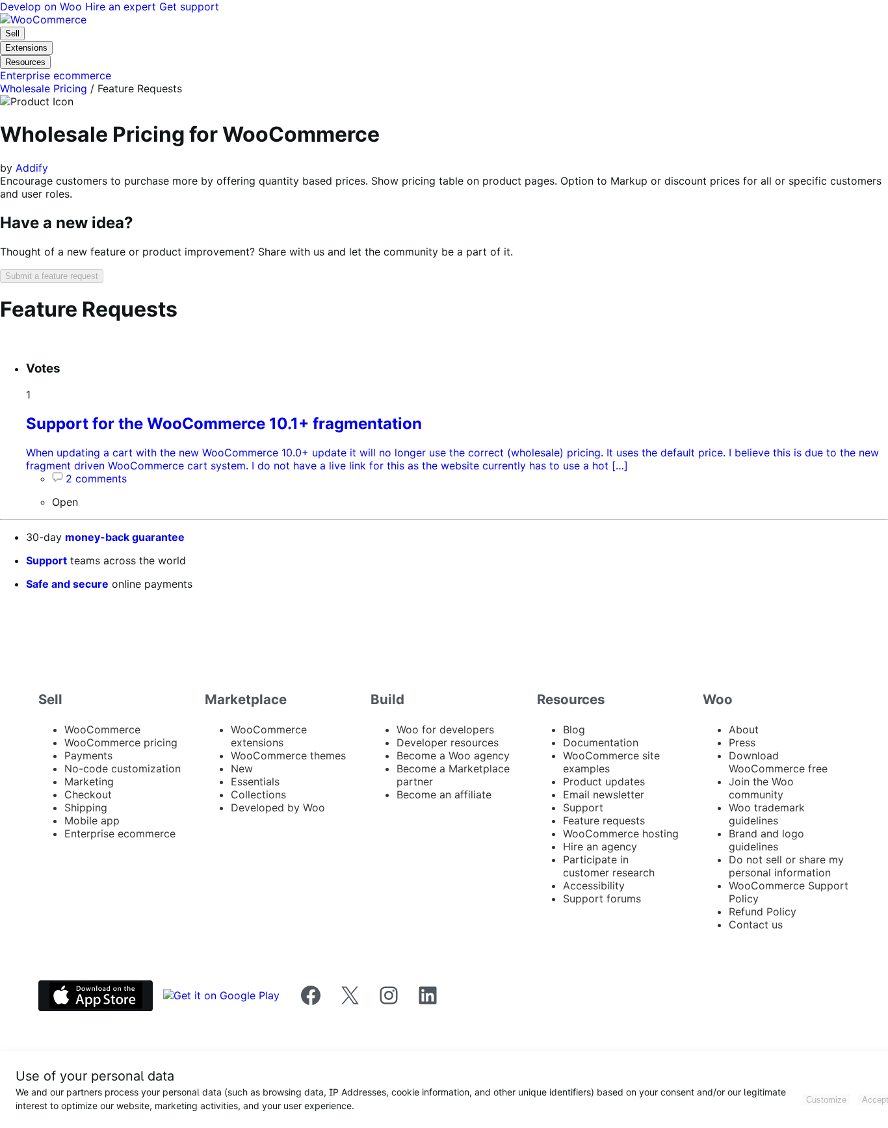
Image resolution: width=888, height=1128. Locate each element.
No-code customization (122, 768)
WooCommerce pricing (120, 742)
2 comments (96, 478)
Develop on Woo (42, 6)
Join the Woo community (761, 788)
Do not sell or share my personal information (786, 866)
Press (742, 742)
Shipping (85, 807)
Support (46, 560)
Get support (189, 6)
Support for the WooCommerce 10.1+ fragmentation (224, 423)
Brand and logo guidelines (766, 840)
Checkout (88, 794)
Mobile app (92, 820)
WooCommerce (102, 729)
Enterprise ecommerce (120, 833)
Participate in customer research (609, 866)
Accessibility (594, 885)
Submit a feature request (51, 276)
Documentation (600, 742)
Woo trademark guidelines (767, 814)
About (744, 729)
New (242, 768)
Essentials (255, 781)
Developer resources (448, 742)
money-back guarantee (125, 537)
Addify (32, 167)
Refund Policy (762, 911)
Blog (574, 729)
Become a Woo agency (453, 755)
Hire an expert (122, 6)
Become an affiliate (444, 794)
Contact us (756, 924)
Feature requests (604, 820)
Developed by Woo (278, 807)
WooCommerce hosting (621, 833)
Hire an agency (600, 846)
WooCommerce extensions (269, 736)
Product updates (604, 781)
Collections (258, 794)
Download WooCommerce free (778, 762)
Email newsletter (603, 794)
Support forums (602, 898)
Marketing (89, 781)
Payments (88, 755)
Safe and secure (67, 583)
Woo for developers (445, 729)
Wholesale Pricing (43, 88)
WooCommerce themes (288, 755)
